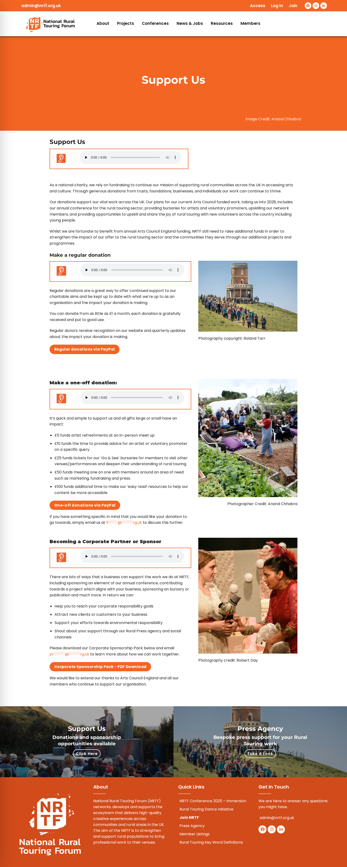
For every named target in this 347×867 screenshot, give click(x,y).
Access (257, 6)
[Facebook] (308, 5)
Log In (277, 6)
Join (293, 6)
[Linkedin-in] (323, 5)
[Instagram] (316, 5)
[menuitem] (103, 24)
